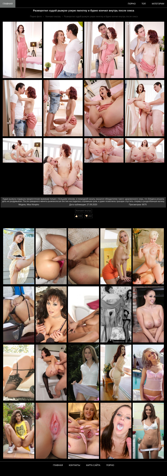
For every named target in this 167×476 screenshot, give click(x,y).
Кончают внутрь (83, 211)
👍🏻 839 (78, 216)
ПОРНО (110, 465)
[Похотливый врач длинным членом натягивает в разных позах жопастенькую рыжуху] (116, 372)
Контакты (74, 465)
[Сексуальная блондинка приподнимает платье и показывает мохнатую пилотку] (116, 256)
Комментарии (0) (10, 220)
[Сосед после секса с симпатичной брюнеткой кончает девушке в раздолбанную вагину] (83, 314)
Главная (8, 4)
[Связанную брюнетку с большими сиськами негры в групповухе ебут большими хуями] (83, 256)
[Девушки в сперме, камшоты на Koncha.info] (51, 430)
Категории (158, 4)
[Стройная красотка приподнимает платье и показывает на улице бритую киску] (19, 256)
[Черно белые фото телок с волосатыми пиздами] (116, 314)
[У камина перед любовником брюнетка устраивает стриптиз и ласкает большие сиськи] (148, 314)
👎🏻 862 (88, 216)
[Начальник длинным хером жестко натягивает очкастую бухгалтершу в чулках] (19, 372)
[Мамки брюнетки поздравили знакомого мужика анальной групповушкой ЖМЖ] (51, 256)
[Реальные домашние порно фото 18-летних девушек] (19, 430)
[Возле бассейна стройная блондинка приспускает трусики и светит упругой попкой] (148, 372)
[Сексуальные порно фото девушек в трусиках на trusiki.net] (148, 430)
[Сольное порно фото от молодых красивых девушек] (83, 430)
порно (132, 4)
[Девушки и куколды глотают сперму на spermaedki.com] (116, 430)
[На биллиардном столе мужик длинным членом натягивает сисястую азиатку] (51, 314)
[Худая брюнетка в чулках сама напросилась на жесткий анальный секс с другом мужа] (51, 372)
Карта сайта (93, 465)
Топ (144, 4)
